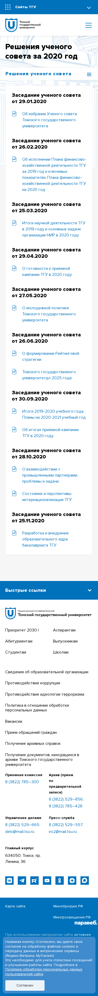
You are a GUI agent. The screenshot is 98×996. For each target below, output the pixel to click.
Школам (60, 652)
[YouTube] (47, 880)
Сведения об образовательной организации (46, 672)
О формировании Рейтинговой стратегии (50, 356)
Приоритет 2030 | (22, 630)
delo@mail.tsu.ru (19, 831)
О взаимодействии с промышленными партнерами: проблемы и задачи (50, 475)
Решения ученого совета (38, 74)
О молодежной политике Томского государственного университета (49, 314)
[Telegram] (22, 880)
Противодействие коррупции (32, 683)
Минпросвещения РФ (72, 917)
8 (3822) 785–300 (22, 782)
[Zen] (72, 880)
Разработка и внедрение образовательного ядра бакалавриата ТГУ (45, 539)
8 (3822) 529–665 (22, 824)
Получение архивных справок (33, 743)
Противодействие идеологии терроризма (44, 694)
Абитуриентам (18, 641)
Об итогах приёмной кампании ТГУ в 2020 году (50, 432)
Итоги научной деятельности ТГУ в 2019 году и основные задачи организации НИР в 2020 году (53, 229)
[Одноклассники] (59, 880)
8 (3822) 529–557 (66, 824)
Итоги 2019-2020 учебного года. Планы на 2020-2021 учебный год (54, 414)
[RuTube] (34, 880)
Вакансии (13, 721)
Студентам (15, 652)
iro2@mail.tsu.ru (63, 831)
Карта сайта (15, 906)
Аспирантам (64, 630)
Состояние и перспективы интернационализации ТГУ (47, 496)
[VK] (9, 880)
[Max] (84, 880)
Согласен (24, 985)
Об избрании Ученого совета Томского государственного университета (49, 120)
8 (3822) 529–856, (66, 799)
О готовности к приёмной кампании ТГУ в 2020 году (47, 271)
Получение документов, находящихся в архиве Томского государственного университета (42, 759)
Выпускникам (65, 641)
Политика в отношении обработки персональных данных (37, 708)
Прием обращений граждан (31, 732)
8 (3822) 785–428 (65, 806)
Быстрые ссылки (25, 590)
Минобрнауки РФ (68, 906)
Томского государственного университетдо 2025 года (49, 375)
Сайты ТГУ (25, 7)
